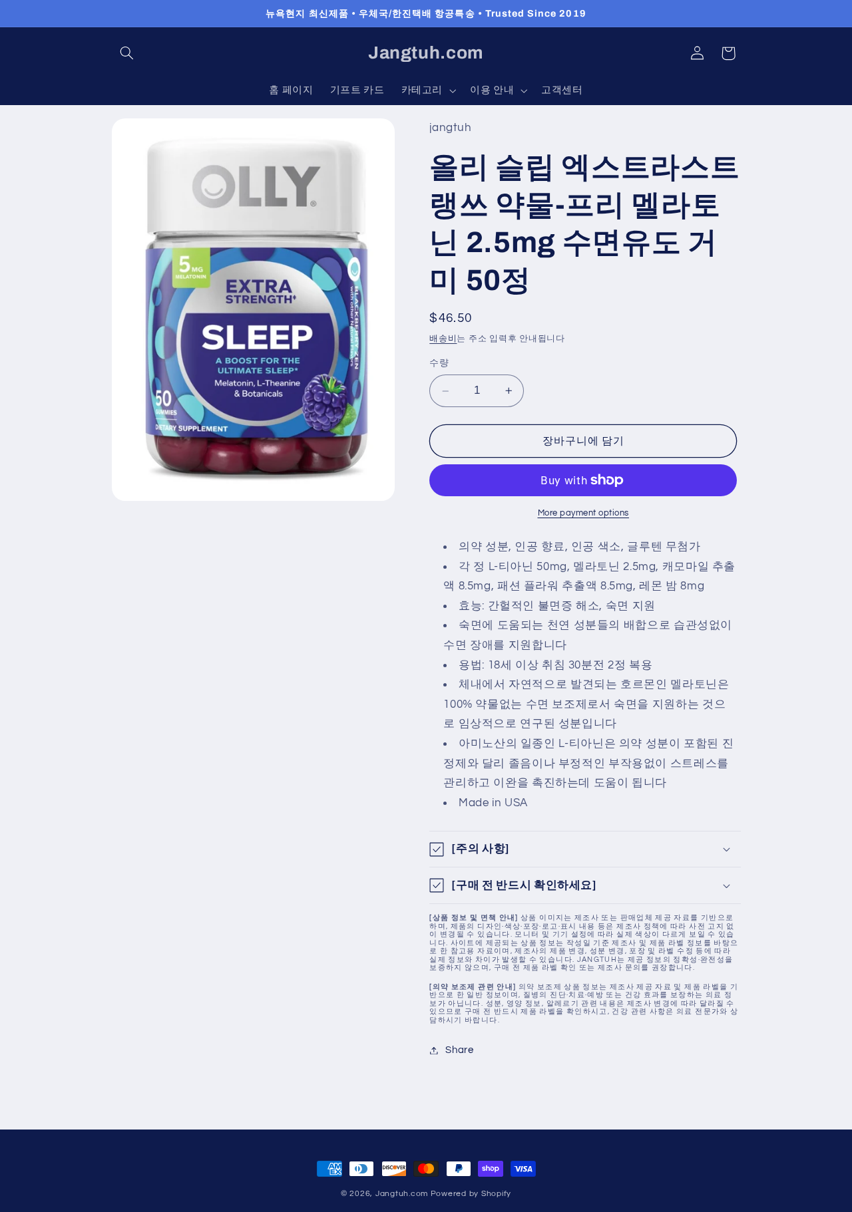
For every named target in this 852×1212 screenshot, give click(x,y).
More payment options (584, 513)
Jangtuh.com (401, 1193)
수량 (439, 364)
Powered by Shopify (471, 1193)
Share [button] (459, 1050)
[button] (127, 53)
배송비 (443, 339)
